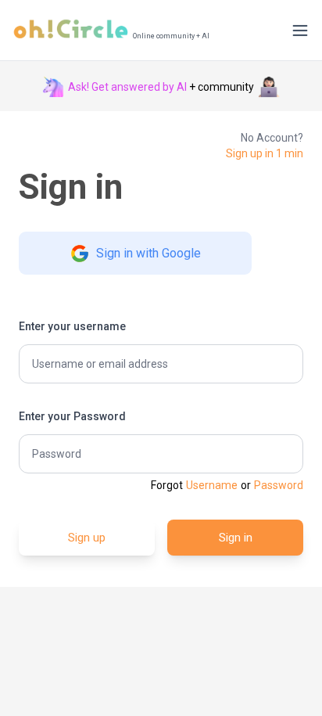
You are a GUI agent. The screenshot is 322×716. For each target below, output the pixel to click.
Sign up (87, 538)
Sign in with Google (148, 253)
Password (278, 485)
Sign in (235, 538)
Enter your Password (72, 416)
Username (212, 485)
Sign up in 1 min (264, 153)
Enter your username (72, 326)
